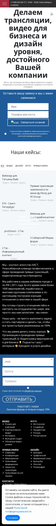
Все (2, 166)
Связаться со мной (33, 122)
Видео (10, 166)
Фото (28, 166)
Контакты (8, 481)
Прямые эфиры (40, 166)
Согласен (12, 517)
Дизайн (19, 166)
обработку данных (33, 390)
